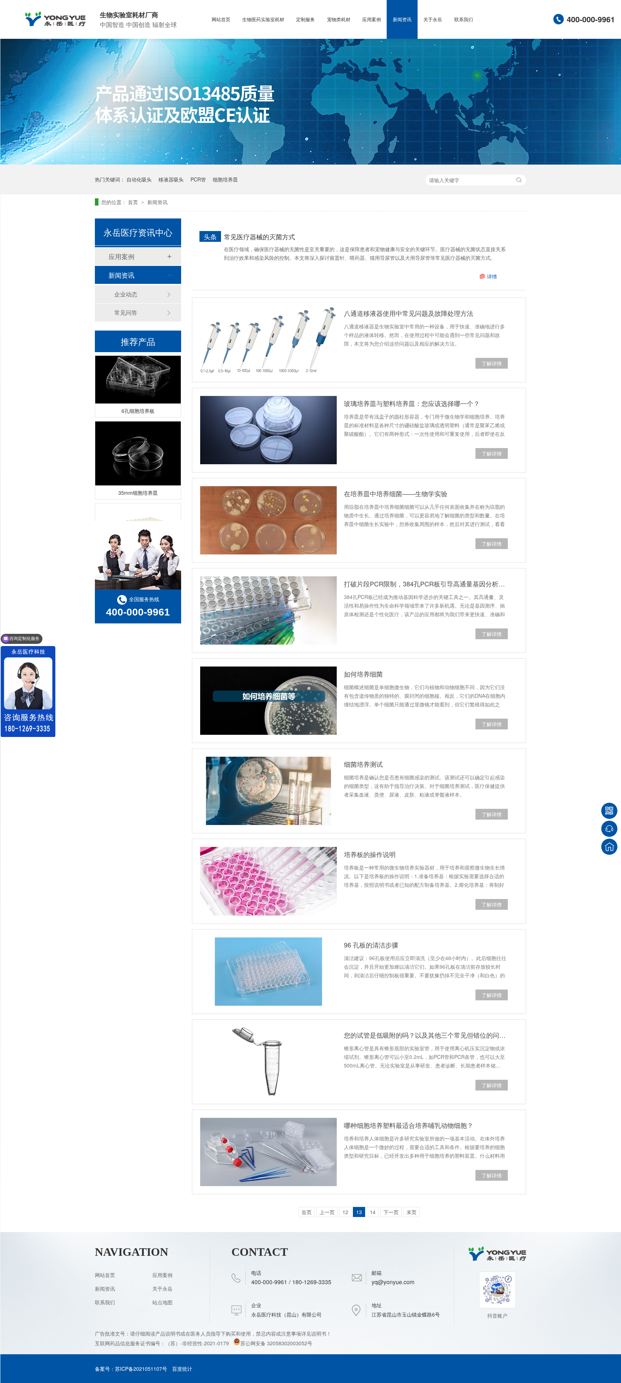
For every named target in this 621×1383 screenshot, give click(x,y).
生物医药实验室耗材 (263, 19)
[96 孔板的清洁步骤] (268, 971)
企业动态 (125, 294)
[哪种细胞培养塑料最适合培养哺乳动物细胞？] (268, 1152)
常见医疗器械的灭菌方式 (259, 236)
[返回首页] (609, 847)
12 (345, 1212)
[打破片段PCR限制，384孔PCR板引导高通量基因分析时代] (268, 610)
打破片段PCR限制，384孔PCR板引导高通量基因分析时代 (426, 583)
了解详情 (492, 363)
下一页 (391, 1212)
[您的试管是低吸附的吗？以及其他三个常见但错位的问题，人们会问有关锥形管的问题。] (268, 1062)
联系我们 (463, 19)
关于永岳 (432, 19)
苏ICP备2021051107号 (141, 1368)
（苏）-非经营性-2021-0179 (197, 1343)
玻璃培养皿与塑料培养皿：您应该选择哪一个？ (412, 403)
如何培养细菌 (363, 673)
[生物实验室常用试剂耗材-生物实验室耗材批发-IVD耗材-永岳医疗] (55, 23)
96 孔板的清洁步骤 (371, 944)
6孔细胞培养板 (138, 400)
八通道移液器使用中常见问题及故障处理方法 (408, 313)
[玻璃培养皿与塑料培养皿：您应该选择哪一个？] (268, 430)
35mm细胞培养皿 (138, 482)
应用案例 (371, 19)
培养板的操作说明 (370, 854)
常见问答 (125, 312)
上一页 (327, 1212)
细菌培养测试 (363, 764)
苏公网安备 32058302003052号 (276, 1343)
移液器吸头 (171, 179)
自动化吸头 (139, 179)
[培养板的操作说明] (268, 881)
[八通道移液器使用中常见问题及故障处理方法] (268, 340)
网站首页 (221, 19)
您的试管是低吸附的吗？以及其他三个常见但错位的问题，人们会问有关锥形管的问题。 (426, 1034)
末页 (411, 1212)
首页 (133, 202)
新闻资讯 (402, 19)
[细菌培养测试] (268, 791)
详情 (492, 276)
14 (373, 1212)
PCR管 (198, 179)
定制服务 (305, 19)
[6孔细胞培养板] (138, 361)
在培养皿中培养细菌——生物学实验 (395, 493)
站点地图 (162, 1302)
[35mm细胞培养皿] (138, 443)
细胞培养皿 (225, 179)
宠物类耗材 (338, 19)
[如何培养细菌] (268, 701)
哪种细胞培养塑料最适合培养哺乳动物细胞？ (408, 1125)
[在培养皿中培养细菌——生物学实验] (268, 520)
